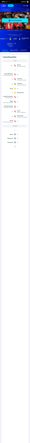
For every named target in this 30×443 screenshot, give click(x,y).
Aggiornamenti (14, 50)
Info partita (23, 50)
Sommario (5, 50)
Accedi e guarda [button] (16, 20)
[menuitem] (15, 5)
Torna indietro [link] (6, 10)
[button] (25, 5)
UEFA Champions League (3, 6)
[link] (11, 5)
